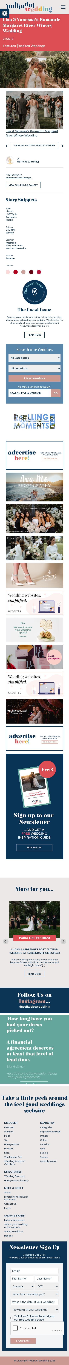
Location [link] (45, 1144)
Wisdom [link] (8, 1131)
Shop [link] (7, 1153)
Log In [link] (7, 1208)
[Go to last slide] (5, 941)
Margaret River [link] (14, 245)
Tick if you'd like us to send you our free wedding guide (34, 1318)
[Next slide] (63, 941)
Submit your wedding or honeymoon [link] (16, 1226)
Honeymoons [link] (11, 1144)
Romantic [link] (11, 217)
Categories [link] (46, 1127)
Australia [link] (11, 242)
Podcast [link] (8, 1148)
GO (55, 393)
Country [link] (10, 230)
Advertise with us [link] (13, 1231)
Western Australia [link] (16, 248)
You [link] (6, 1140)
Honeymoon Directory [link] (16, 1180)
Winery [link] (10, 232)
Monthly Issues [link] (48, 1161)
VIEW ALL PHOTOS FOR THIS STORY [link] (34, 145)
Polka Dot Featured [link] (34, 938)
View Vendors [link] (34, 378)
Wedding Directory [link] (14, 1176)
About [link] (7, 1192)
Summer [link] (10, 258)
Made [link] (7, 1136)
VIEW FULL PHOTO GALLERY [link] (23, 185)
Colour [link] (43, 1140)
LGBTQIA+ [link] (11, 214)
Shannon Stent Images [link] (18, 177)
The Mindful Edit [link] (13, 1157)
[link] (4, 13)
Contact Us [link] (10, 1204)
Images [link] (44, 1136)
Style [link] (42, 1148)
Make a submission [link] (14, 1220)
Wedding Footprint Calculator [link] (14, 1163)
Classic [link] (10, 211)
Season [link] (44, 1157)
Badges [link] (8, 1235)
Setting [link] (44, 1153)
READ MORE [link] (34, 334)
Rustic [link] (9, 220)
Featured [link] (10, 46)
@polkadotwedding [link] (34, 1006)
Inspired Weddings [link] (31, 46)
